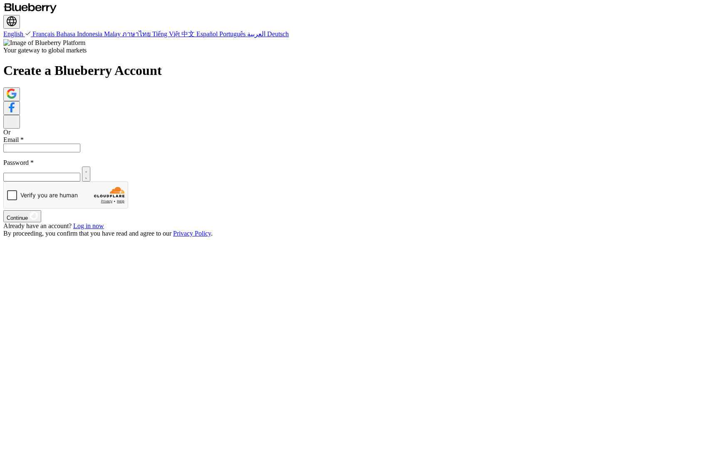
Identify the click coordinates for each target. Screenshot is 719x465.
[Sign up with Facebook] (11, 108)
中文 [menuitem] (188, 33)
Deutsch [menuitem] (278, 33)
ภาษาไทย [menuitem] (137, 33)
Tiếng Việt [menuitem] (166, 33)
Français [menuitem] (44, 33)
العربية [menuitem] (257, 33)
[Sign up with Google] (11, 94)
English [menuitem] (14, 33)
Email (13, 139)
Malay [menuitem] (113, 33)
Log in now (88, 225)
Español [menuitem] (207, 33)
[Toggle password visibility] (86, 174)
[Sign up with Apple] (11, 122)
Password (18, 162)
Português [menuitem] (233, 33)
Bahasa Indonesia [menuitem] (80, 33)
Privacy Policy (192, 233)
